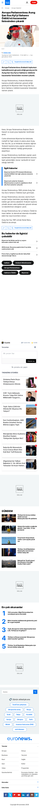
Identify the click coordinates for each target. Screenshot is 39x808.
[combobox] (19, 692)
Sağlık (23, 759)
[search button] (35, 692)
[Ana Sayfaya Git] (7, 2)
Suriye (8, 719)
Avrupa (7, 8)
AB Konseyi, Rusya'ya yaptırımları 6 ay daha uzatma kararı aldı (16, 248)
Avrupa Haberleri (16, 8)
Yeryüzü (24, 755)
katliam (6, 263)
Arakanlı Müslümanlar (23, 263)
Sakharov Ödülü (10, 273)
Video (4, 768)
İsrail (8, 714)
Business (5, 755)
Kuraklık (29, 714)
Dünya (23, 751)
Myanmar (25, 273)
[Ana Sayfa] (2, 8)
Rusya (29, 709)
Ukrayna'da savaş (14, 709)
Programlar (25, 768)
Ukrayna (20, 719)
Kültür (23, 764)
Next (3, 759)
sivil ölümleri (19, 729)
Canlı (34, 2)
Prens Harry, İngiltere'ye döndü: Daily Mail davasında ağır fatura (16, 255)
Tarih (31, 719)
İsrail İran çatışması (19, 704)
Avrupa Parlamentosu (12, 268)
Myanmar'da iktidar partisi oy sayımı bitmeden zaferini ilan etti (14, 241)
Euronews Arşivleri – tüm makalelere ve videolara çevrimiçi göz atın (29, 774)
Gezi (3, 764)
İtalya (18, 714)
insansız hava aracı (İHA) (25, 724)
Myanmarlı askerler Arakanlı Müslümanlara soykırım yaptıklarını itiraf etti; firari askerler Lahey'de (18, 183)
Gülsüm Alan (7, 52)
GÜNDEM (7, 511)
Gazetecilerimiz (7, 772)
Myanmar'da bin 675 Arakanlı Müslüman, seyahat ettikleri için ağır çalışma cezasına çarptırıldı (18, 174)
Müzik (8, 724)
